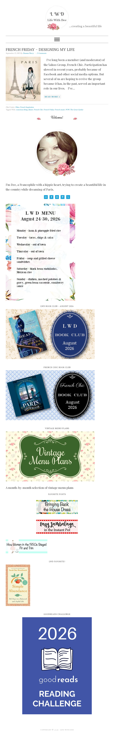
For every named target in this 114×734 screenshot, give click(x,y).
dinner (30, 110)
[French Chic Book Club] (50, 422)
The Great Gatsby (76, 110)
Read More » (52, 96)
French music (60, 110)
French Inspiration (27, 107)
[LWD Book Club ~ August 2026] (50, 360)
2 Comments (41, 53)
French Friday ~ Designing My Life (40, 49)
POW (67, 110)
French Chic (38, 110)
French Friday (49, 110)
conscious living (22, 110)
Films (17, 107)
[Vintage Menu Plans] (50, 483)
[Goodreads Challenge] (57, 665)
